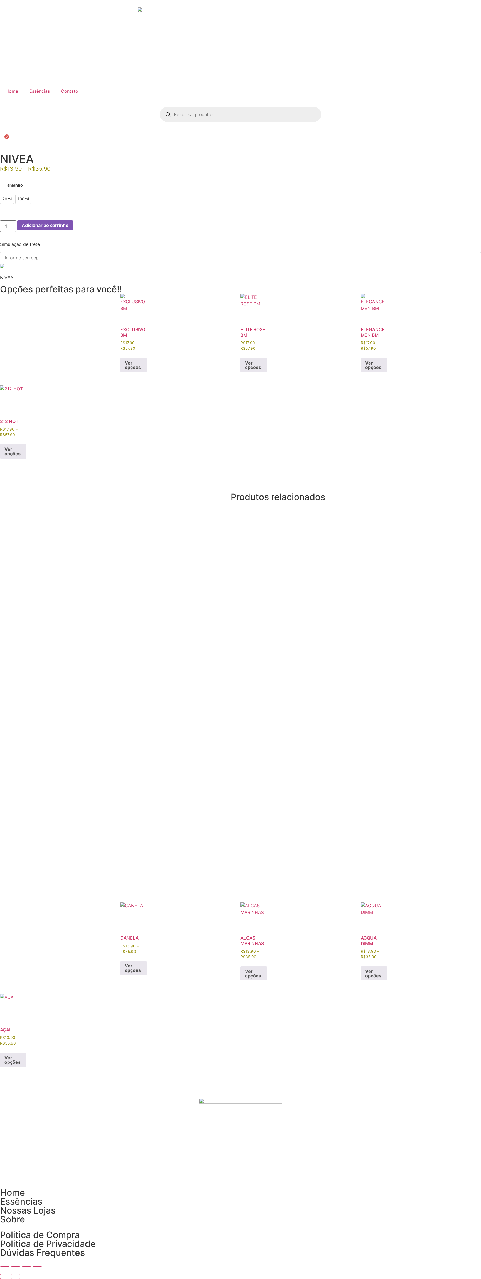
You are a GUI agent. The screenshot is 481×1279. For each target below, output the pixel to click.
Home (12, 91)
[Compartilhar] (26, 1268)
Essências (39, 91)
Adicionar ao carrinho (45, 225)
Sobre (12, 1219)
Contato (69, 91)
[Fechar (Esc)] (37, 1268)
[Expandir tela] (15, 1268)
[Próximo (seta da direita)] (15, 1276)
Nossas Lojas (28, 1210)
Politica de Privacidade (48, 1243)
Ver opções (133, 365)
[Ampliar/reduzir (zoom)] (4, 1268)
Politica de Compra (40, 1234)
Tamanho (14, 185)
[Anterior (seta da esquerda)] (4, 1276)
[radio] (7, 199)
